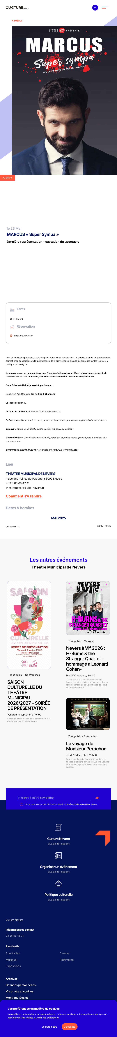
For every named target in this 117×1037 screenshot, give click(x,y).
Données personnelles (21, 985)
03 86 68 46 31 (15, 935)
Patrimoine (67, 959)
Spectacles (13, 953)
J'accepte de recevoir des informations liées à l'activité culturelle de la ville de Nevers (60, 804)
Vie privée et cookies (20, 991)
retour (18, 20)
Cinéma (64, 953)
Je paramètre (49, 1026)
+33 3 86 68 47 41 (18, 483)
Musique (11, 959)
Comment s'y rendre (24, 496)
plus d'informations (59, 843)
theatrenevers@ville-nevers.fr (25, 487)
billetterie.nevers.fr (23, 335)
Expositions (13, 966)
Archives (12, 978)
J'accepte (69, 1026)
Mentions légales (17, 997)
